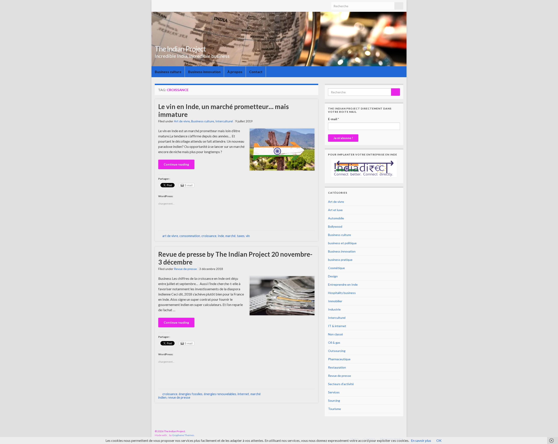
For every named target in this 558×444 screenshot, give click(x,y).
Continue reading (176, 164)
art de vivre (170, 236)
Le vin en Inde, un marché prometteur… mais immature (223, 110)
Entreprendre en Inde (343, 284)
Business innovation (204, 72)
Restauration (337, 367)
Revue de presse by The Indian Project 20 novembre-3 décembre (235, 258)
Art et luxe (335, 210)
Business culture (168, 72)
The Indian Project (180, 48)
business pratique (340, 259)
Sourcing (334, 400)
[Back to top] (548, 434)
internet (243, 394)
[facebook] (394, 431)
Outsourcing (336, 351)
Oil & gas (334, 342)
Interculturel (224, 121)
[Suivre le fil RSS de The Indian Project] (388, 431)
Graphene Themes (183, 435)
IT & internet (337, 326)
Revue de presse (185, 269)
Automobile (336, 218)
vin (248, 236)
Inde (221, 236)
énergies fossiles (190, 394)
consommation (189, 236)
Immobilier (335, 301)
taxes (241, 236)
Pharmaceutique (339, 359)
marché (230, 236)
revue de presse (179, 397)
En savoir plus (421, 440)
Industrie (334, 309)
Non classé (335, 334)
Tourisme (334, 409)
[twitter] (401, 431)
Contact (255, 72)
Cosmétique (336, 268)
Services (334, 392)
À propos (234, 72)
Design (333, 276)
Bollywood (335, 226)
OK (439, 440)
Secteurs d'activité (341, 384)
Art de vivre (182, 121)
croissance (208, 236)
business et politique (342, 243)
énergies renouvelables (220, 394)
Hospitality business (342, 293)
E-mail (333, 119)
